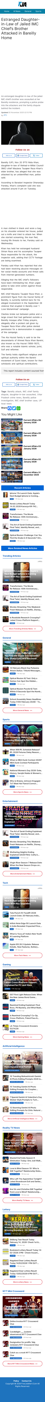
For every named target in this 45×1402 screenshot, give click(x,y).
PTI (5, 115)
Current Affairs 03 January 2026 (32, 447)
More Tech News (21, 955)
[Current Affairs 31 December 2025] (12, 482)
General (28, 11)
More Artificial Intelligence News (21, 1119)
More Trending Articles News (21, 629)
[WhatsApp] (18, 408)
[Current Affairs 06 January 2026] (12, 429)
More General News (21, 710)
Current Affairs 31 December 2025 (32, 473)
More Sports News (21, 792)
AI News (16, 11)
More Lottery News (21, 1282)
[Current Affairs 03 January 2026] (12, 456)
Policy (16, 1381)
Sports (38, 11)
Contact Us (26, 1381)
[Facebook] (10, 408)
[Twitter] (14, 408)
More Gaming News (21, 1037)
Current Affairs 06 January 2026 (32, 421)
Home (6, 11)
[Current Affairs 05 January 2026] (12, 443)
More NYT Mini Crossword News (21, 1364)
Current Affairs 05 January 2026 (32, 434)
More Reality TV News (21, 1200)
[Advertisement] (22, 59)
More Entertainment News (21, 874)
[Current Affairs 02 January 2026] (12, 469)
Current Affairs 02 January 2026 (32, 460)
